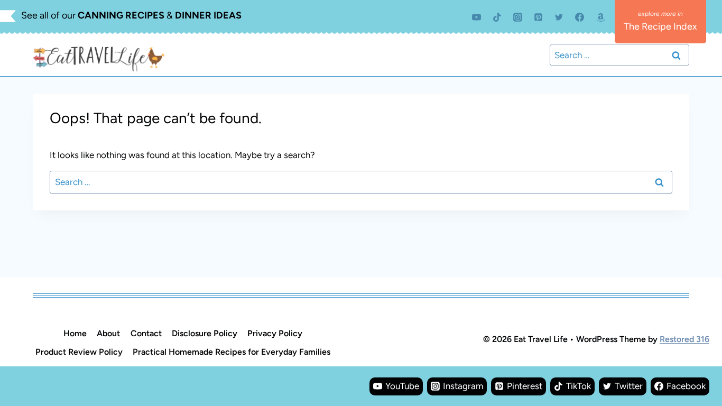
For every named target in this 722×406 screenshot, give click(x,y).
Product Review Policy (79, 352)
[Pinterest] (539, 17)
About (108, 333)
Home (75, 333)
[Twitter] (559, 17)
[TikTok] (497, 17)
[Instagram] (518, 17)
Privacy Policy (274, 333)
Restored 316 (684, 339)
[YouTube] (476, 17)
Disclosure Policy (204, 333)
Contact (146, 333)
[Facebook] (580, 17)
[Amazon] (600, 17)
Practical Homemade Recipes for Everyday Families (231, 352)
